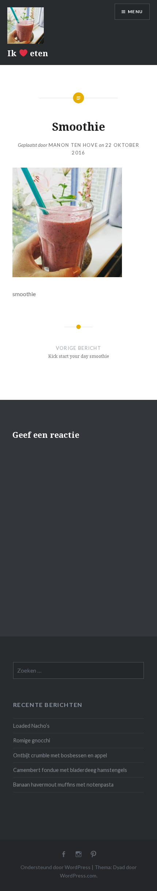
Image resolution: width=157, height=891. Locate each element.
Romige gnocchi (31, 740)
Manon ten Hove (73, 145)
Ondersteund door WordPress (55, 867)
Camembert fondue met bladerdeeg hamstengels (70, 770)
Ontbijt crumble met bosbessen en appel (60, 755)
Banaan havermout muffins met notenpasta (63, 784)
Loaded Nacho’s (31, 726)
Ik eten (27, 52)
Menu (135, 11)
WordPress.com (78, 875)
